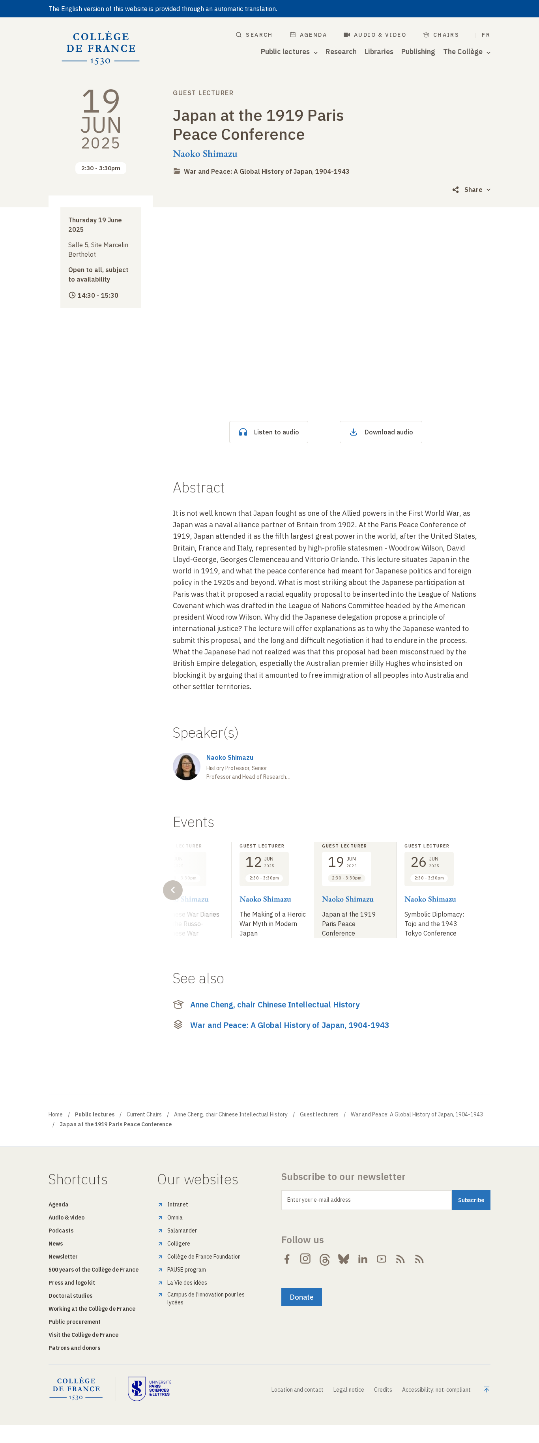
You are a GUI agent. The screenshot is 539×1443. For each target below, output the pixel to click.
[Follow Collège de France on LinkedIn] (362, 1259)
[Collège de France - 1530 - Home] (100, 48)
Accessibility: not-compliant (436, 1389)
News (56, 1243)
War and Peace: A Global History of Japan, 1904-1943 (267, 171)
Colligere (178, 1243)
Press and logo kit (72, 1282)
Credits (383, 1389)
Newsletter (63, 1256)
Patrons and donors (74, 1347)
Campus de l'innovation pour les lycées (206, 1298)
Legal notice (348, 1389)
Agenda (313, 34)
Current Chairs (144, 1114)
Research (341, 51)
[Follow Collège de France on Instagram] (305, 1259)
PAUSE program (186, 1269)
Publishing (418, 51)
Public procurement (75, 1321)
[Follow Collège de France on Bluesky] (343, 1259)
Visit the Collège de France (83, 1334)
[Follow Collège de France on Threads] (324, 1259)
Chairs (446, 34)
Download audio (389, 432)
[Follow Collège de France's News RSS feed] (400, 1259)
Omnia (175, 1217)
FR (486, 34)
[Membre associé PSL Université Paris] (149, 1389)
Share (473, 190)
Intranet (177, 1204)
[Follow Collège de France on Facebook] (286, 1259)
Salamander (182, 1230)
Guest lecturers (319, 1114)
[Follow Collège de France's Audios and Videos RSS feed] (419, 1259)
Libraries (379, 51)
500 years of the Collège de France (93, 1269)
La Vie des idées (187, 1282)
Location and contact (297, 1389)
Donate (302, 1297)
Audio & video (380, 34)
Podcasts (61, 1230)
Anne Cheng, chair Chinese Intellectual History (274, 1004)
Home (56, 1114)
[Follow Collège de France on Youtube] (381, 1259)
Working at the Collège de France (92, 1308)
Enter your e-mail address (319, 1199)
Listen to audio (276, 432)
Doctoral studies (70, 1295)
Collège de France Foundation (204, 1256)
